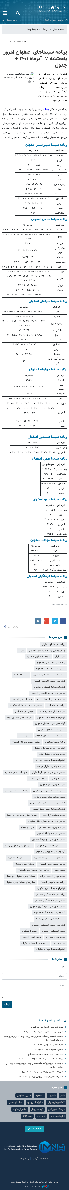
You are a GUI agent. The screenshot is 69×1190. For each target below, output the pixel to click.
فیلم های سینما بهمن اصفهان (20, 882)
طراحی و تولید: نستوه (33, 1186)
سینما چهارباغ (27, 827)
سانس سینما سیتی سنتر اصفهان (49, 791)
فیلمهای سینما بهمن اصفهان (51, 888)
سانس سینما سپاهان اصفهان (26, 742)
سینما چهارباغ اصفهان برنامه (19, 846)
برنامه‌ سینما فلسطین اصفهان (51, 663)
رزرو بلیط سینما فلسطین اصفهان (49, 675)
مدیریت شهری (24, 1095)
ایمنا (46, 8)
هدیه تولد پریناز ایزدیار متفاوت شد (48, 1045)
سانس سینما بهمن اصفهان (52, 864)
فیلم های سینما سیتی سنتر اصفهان (47, 803)
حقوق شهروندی (35, 1102)
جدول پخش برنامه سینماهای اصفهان (47, 650)
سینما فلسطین (21, 675)
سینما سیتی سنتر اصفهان (52, 785)
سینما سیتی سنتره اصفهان (52, 827)
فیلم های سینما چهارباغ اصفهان (49, 858)
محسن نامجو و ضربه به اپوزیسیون (48, 1049)
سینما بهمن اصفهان (24, 864)
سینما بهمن (59, 870)
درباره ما (44, 1158)
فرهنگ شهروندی (56, 1109)
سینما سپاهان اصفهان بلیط (52, 754)
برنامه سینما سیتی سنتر (16, 791)
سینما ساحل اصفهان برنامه (52, 711)
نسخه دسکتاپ (35, 1129)
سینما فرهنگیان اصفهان (53, 931)
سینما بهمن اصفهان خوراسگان (20, 876)
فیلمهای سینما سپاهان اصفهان (50, 760)
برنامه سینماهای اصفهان (53, 644)
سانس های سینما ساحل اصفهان (26, 705)
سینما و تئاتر (32, 29)
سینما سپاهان (58, 779)
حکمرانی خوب (19, 1109)
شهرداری (41, 1116)
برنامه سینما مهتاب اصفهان (34, 943)
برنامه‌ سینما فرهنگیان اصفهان (50, 894)
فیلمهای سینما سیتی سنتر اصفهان (48, 809)
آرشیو (35, 1158)
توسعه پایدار (37, 1109)
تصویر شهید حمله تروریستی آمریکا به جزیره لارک (42, 1032)
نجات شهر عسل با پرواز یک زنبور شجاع (47, 1027)
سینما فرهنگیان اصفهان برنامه (50, 919)
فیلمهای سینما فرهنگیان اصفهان (49, 913)
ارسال (7, 1004)
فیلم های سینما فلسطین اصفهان (49, 681)
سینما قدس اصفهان (31, 937)
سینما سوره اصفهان (55, 937)
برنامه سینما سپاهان (55, 742)
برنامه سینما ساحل (56, 705)
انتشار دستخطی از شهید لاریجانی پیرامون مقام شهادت (40, 1076)
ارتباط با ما (25, 1158)
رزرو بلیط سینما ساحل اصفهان (50, 736)
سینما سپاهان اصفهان (16, 772)
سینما (21, 650)
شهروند (52, 1095)
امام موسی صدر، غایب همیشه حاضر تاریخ (45, 1054)
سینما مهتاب (59, 943)
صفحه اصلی (58, 29)
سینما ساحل (25, 736)
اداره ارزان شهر (57, 1116)
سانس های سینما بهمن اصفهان (33, 870)
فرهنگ (45, 29)
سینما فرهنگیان (29, 931)
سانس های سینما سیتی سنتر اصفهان (46, 821)
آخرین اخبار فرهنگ (49, 1020)
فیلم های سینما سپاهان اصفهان (49, 748)
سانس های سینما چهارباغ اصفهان (48, 839)
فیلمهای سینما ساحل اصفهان (51, 718)
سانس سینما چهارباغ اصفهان (51, 833)
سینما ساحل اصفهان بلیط (19, 718)
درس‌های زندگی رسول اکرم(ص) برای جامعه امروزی (42, 1072)
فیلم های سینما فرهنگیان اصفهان (48, 925)
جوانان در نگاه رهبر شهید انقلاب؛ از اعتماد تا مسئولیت (40, 1059)
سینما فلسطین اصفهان (38, 656)
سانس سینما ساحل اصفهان (51, 730)
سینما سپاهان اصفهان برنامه (51, 766)
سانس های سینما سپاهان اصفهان (48, 772)
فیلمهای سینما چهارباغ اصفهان (50, 852)
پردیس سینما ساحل (24, 711)
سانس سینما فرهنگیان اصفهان (50, 900)
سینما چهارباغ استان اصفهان (51, 846)
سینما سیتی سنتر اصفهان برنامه (49, 797)
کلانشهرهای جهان (56, 1102)
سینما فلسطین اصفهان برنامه (51, 699)
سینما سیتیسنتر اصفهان (53, 815)
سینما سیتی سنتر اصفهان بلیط (22, 815)
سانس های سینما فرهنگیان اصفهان (47, 907)
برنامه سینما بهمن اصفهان (52, 882)
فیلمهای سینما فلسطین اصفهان (49, 687)
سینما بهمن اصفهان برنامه (52, 876)
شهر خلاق (27, 1116)
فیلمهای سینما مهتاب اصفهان (50, 949)
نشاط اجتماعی (15, 1102)
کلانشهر (39, 1095)
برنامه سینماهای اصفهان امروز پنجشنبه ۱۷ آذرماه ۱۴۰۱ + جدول (35, 58)
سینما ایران (59, 656)
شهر (63, 1095)
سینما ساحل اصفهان (22, 699)
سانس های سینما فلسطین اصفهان (48, 693)
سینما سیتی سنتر (38, 779)
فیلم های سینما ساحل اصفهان (50, 724)
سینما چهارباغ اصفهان (18, 858)
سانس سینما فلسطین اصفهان (50, 669)
